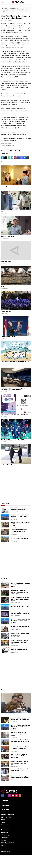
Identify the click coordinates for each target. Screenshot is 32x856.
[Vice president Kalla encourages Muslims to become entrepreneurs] (16, 225)
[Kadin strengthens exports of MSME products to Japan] (16, 275)
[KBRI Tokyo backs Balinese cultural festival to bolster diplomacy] (16, 300)
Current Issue (12, 8)
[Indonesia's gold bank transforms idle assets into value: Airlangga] (5, 720)
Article (3, 819)
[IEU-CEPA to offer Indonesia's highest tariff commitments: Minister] (16, 703)
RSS (2, 845)
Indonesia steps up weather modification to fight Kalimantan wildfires (20, 734)
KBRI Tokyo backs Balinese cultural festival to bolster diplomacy (15, 310)
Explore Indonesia (6, 817)
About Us (3, 840)
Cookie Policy (5, 837)
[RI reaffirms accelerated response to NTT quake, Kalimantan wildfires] (5, 524)
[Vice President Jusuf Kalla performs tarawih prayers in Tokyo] (16, 250)
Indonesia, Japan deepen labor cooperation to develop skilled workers (15, 335)
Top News (4, 690)
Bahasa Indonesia (6, 829)
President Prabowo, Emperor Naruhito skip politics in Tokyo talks (14, 464)
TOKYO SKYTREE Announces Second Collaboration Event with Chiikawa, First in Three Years (15, 361)
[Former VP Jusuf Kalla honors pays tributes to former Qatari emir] (16, 175)
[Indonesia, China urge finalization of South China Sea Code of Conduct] (5, 517)
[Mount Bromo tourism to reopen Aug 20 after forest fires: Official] (5, 607)
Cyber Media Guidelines (8, 842)
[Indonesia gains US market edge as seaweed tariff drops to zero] (5, 742)
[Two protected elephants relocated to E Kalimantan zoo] (5, 592)
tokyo (19, 150)
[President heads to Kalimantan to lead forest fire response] (5, 510)
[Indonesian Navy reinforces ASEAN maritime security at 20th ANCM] (5, 614)
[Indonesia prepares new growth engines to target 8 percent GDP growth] (5, 599)
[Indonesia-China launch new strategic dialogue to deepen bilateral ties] (5, 756)
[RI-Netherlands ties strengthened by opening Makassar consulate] (5, 778)
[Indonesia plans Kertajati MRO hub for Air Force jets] (5, 635)
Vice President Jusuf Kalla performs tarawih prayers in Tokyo (14, 260)
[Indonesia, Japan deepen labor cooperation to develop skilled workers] (16, 325)
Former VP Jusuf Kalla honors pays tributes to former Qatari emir (15, 185)
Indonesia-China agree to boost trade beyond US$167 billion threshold (20, 748)
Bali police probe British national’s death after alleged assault (19, 538)
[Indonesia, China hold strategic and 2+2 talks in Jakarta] (5, 771)
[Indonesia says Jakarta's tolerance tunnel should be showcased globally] (5, 585)
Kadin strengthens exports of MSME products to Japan (15, 285)
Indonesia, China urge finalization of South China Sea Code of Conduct (20, 516)
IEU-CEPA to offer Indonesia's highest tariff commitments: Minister (14, 713)
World (2, 812)
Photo (3, 822)
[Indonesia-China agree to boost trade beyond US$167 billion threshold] (5, 749)
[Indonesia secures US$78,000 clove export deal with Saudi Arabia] (5, 642)
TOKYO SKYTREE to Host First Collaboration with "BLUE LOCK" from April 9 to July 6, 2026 (15, 439)
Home (5, 8)
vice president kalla (10, 150)
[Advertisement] (16, 485)
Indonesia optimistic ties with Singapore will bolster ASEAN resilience (19, 649)
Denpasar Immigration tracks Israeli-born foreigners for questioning (19, 531)
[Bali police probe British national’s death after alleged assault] (5, 539)
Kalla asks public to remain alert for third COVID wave (15, 210)
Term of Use (4, 832)
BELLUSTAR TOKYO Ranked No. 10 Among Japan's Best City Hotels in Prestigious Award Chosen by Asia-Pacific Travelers (14, 388)
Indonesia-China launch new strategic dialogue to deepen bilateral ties (19, 756)
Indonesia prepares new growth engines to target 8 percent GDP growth (20, 599)
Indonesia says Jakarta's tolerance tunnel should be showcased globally (20, 585)
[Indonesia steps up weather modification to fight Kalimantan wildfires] (5, 734)
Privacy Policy (5, 835)
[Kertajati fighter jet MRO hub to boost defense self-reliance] (5, 628)
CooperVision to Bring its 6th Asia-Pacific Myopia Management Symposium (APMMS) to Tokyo (16, 413)
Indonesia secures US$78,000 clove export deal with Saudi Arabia (19, 642)
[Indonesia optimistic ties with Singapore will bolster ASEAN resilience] (5, 650)
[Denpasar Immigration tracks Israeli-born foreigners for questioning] (5, 531)
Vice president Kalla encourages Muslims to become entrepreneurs (14, 235)
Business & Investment (7, 814)
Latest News (5, 503)
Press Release (5, 825)
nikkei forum (5, 153)
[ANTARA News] (17, 2)
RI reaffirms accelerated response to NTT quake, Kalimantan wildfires (20, 524)
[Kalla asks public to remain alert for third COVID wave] (16, 200)
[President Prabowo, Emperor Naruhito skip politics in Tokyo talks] (16, 454)
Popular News (5, 579)
